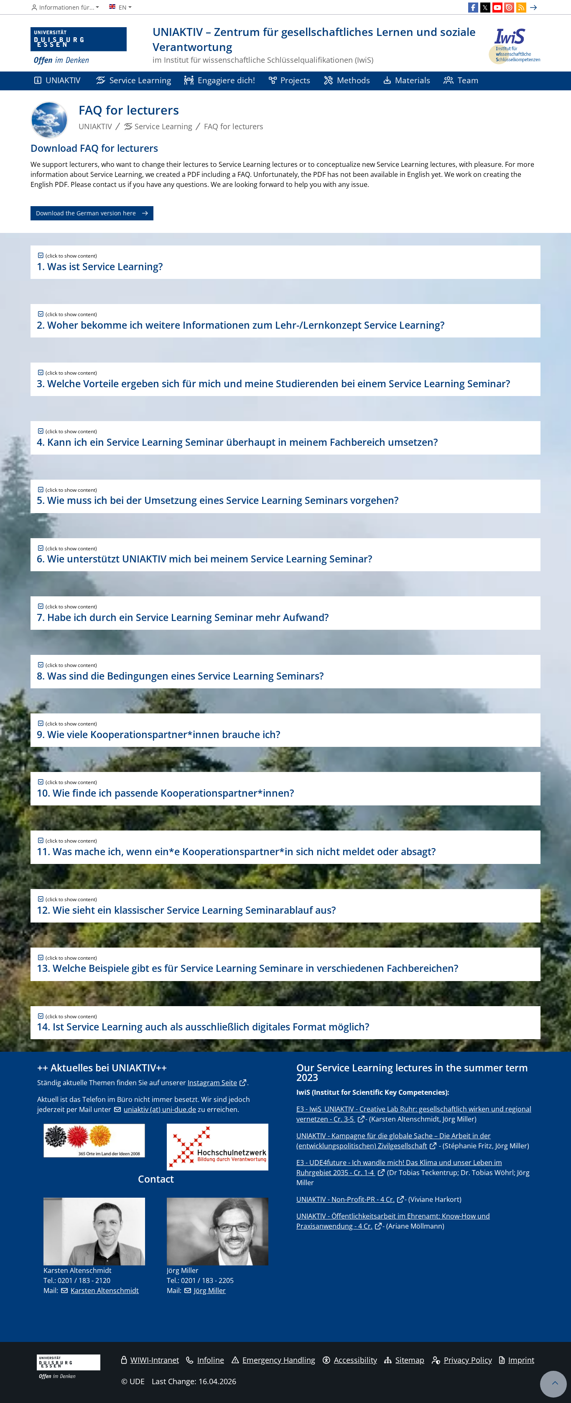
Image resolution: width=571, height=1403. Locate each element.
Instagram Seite (212, 1082)
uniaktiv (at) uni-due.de (160, 1109)
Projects (295, 80)
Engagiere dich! (226, 80)
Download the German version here (86, 213)
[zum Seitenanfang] (553, 1384)
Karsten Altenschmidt (105, 1290)
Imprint (521, 1360)
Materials (412, 80)
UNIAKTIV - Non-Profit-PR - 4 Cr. (345, 1199)
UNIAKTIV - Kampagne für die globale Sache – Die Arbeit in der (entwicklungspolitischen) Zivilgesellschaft (393, 1140)
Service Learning (140, 80)
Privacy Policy (468, 1360)
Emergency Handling (278, 1360)
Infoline (210, 1360)
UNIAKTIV (63, 80)
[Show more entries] (534, 8)
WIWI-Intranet (154, 1360)
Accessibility (355, 1360)
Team (468, 80)
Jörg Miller (210, 1290)
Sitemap (409, 1360)
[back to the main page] (513, 46)
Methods (353, 80)
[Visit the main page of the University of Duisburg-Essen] (79, 46)
